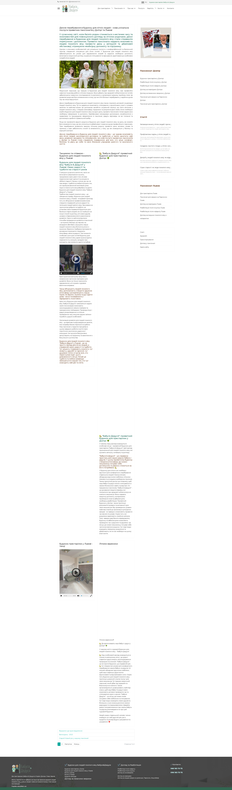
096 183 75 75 (177, 772)
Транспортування (147, 240)
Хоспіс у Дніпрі (69, 773)
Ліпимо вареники (108, 544)
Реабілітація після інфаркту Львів (152, 211)
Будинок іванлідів (70, 776)
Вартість (150, 8)
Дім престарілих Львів (148, 193)
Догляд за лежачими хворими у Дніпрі (155, 93)
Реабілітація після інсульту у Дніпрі (153, 82)
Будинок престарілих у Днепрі (152, 78)
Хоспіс (160, 8)
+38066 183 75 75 (64, 1)
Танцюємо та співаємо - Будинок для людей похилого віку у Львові (75, 155)
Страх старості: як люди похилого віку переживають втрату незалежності (156, 167)
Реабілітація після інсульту (126, 771)
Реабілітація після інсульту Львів (152, 208)
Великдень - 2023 (66, 734)
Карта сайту (144, 247)
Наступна (68, 744)
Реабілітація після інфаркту (126, 769)
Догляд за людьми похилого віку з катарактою (153, 216)
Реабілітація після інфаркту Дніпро (153, 86)
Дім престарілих (104, 8)
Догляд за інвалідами (124, 776)
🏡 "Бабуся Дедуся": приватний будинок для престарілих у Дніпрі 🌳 (115, 155)
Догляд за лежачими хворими (78, 779)
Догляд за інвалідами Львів (150, 204)
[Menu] (59, 8)
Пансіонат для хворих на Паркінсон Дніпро (153, 98)
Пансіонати (118, 8)
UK (143, 2)
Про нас (130, 8)
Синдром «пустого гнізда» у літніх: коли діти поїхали (156, 146)
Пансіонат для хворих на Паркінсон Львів (153, 198)
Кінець (76, 744)
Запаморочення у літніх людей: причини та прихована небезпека (156, 124)
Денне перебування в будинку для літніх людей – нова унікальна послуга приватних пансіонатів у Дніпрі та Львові (94, 29)
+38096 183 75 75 (75, 1)
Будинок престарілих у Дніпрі (74, 769)
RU (146, 2)
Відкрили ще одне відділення (70, 731)
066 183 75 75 (176, 768)
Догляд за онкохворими (125, 773)
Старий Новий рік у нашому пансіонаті (74, 738)
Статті (142, 232)
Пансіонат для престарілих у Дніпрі (153, 104)
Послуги (141, 8)
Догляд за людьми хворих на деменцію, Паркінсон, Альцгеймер (138, 778)
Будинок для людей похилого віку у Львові (79, 771)
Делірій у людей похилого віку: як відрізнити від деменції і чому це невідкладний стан (156, 157)
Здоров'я (143, 236)
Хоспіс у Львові (69, 774)
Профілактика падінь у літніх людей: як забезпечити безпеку (156, 134)
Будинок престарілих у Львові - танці (76, 545)
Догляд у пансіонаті (147, 243)
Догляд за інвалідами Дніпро (151, 89)
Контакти (170, 8)
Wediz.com (23, 786)
